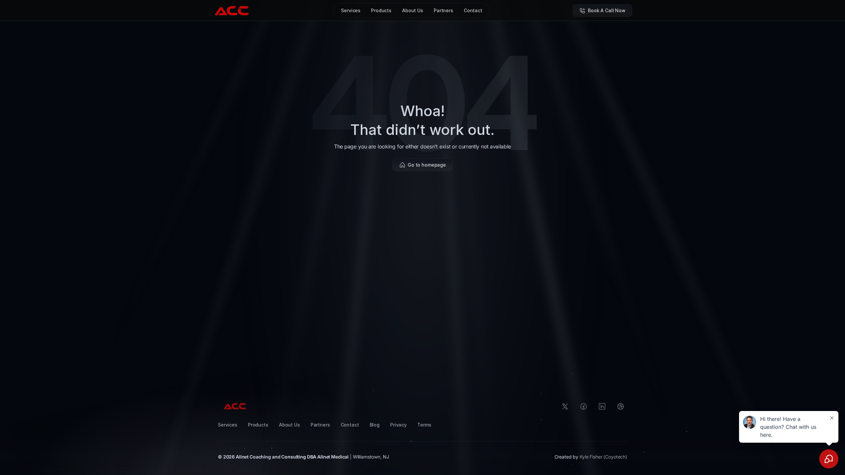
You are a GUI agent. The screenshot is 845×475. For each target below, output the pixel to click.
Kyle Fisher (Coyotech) (603, 456)
